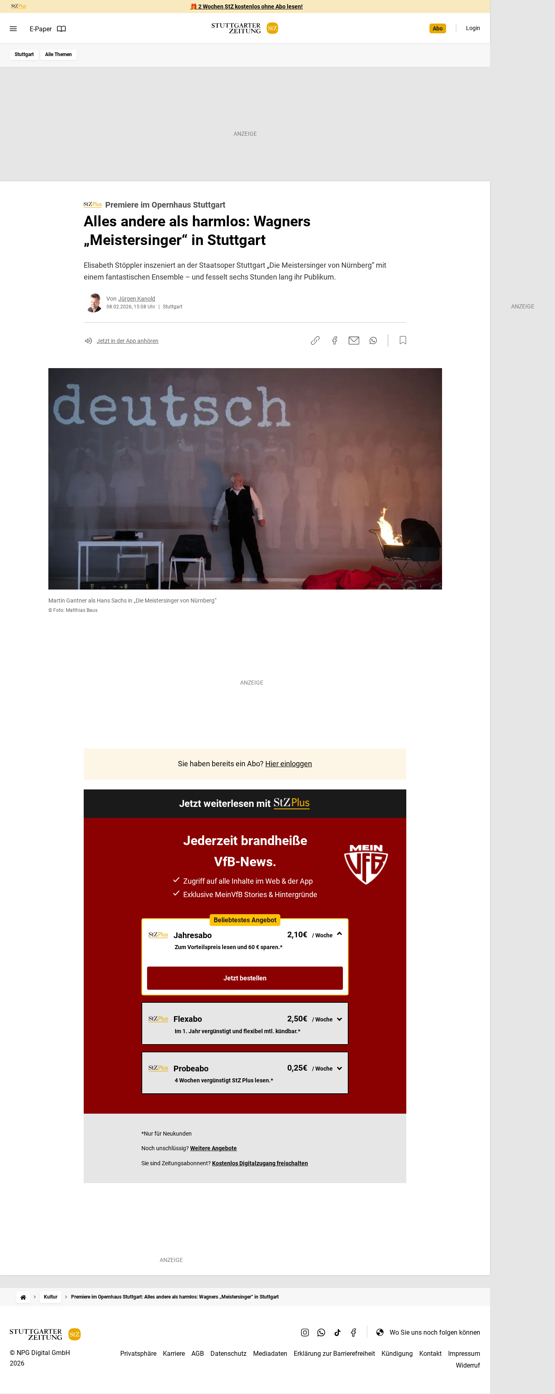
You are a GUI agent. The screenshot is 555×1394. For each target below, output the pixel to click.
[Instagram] (305, 1332)
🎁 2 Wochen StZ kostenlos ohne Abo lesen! (246, 6)
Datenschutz (228, 1353)
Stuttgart (24, 54)
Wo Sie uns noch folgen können (435, 1332)
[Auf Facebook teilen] (335, 340)
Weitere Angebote (213, 1148)
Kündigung (397, 1353)
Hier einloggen (288, 763)
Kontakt (430, 1353)
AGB (197, 1353)
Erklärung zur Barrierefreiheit (334, 1353)
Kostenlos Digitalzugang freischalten (260, 1163)
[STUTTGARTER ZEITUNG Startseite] (245, 28)
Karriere (174, 1353)
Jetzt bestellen (245, 978)
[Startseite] (23, 1297)
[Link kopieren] (315, 340)
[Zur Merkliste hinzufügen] (400, 340)
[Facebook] (353, 1332)
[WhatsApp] (321, 1332)
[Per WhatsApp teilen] (373, 340)
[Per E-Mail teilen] (354, 340)
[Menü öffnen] (13, 29)
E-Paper (41, 29)
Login (473, 28)
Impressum (464, 1353)
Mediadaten (270, 1353)
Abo (438, 28)
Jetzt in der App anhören (127, 341)
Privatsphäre (138, 1353)
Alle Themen (58, 54)
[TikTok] (337, 1332)
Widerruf (468, 1365)
